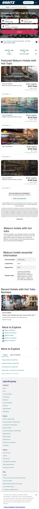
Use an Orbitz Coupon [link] (8, 486)
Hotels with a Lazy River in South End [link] (13, 370)
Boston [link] (8, 7)
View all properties (19, 198)
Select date (9, 22)
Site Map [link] (5, 405)
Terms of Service (20, 507)
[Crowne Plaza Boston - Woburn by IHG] (19, 141)
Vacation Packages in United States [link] (12, 430)
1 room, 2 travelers (11, 27)
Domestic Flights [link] (7, 427)
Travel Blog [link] (6, 445)
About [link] (4, 388)
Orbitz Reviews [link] (7, 433)
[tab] (5, 355)
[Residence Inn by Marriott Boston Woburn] (19, 110)
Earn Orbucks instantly (10, 41)
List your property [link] (7, 394)
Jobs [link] (4, 391)
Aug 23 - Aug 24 (9, 51)
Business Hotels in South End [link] (10, 363)
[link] (19, 330)
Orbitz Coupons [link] (7, 436)
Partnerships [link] (6, 397)
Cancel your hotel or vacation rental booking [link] (14, 478)
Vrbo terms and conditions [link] (9, 461)
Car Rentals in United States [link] (10, 425)
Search (19, 32)
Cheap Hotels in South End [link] (10, 360)
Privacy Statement (9, 507)
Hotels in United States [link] (9, 419)
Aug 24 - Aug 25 (24, 51)
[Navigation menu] (36, 2)
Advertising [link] (6, 411)
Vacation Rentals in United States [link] (11, 422)
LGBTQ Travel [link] (6, 439)
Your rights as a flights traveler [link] (10, 489)
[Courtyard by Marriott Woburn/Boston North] (19, 79)
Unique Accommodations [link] (9, 442)
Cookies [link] (5, 455)
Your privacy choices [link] (8, 467)
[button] (19, 94)
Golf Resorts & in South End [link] (10, 367)
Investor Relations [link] (7, 402)
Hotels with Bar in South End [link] (10, 373)
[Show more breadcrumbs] (2, 7)
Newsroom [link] (5, 400)
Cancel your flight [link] (7, 480)
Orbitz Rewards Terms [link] (8, 464)
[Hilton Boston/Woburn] (19, 173)
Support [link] (5, 475)
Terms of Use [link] (6, 458)
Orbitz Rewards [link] (7, 408)
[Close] (36, 495)
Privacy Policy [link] (6, 452)
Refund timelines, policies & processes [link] (12, 483)
